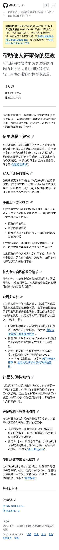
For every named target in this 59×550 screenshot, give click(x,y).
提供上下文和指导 (16, 202)
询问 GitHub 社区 (15, 506)
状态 (43, 534)
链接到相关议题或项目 (19, 412)
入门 (49, 12)
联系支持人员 (13, 510)
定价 (51, 534)
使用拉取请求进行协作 (31, 12)
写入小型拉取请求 (16, 173)
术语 (29, 534)
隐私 (36, 534)
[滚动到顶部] (52, 543)
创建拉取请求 (19, 164)
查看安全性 (11, 297)
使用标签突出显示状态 (19, 460)
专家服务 (7, 537)
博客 (16, 537)
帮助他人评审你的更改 (19, 15)
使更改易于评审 (16, 136)
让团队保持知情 (16, 377)
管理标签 (30, 478)
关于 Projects (36, 449)
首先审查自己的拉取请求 (21, 272)
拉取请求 (12, 12)
